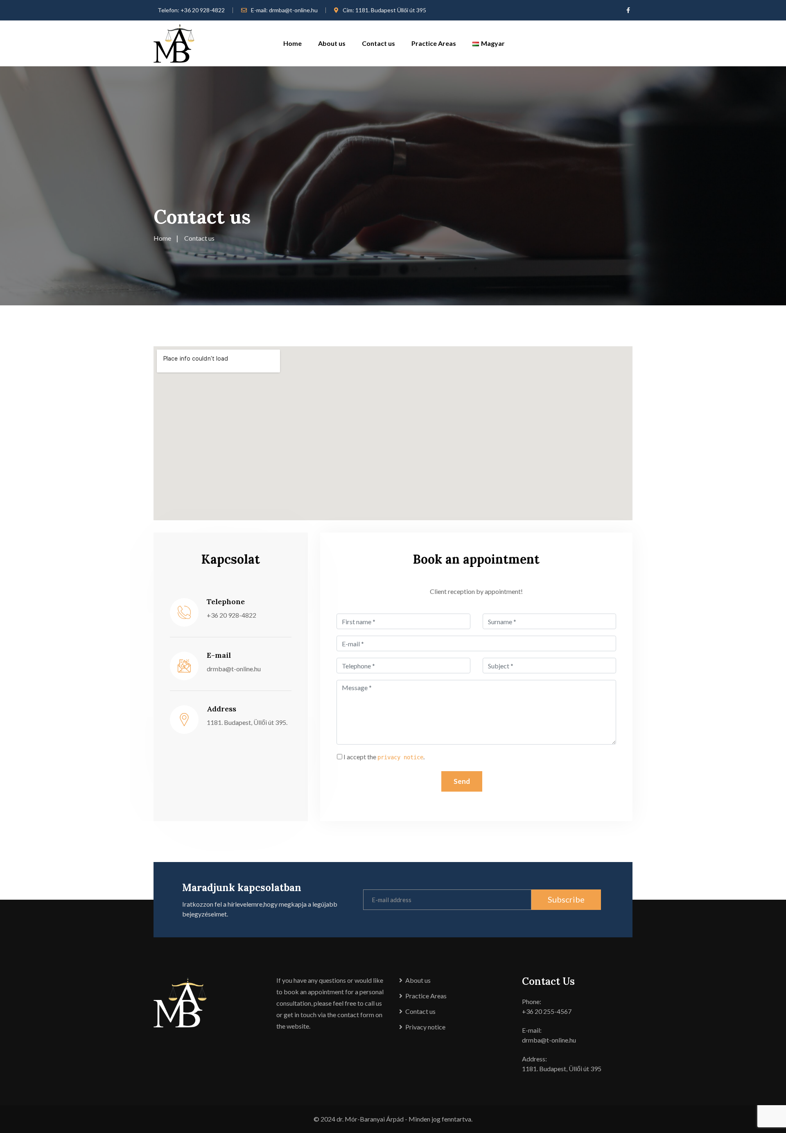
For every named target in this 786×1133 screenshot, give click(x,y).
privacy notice (400, 757)
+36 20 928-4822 (203, 10)
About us (332, 43)
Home (292, 43)
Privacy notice (425, 1027)
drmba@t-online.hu (293, 10)
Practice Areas (433, 43)
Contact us (378, 43)
